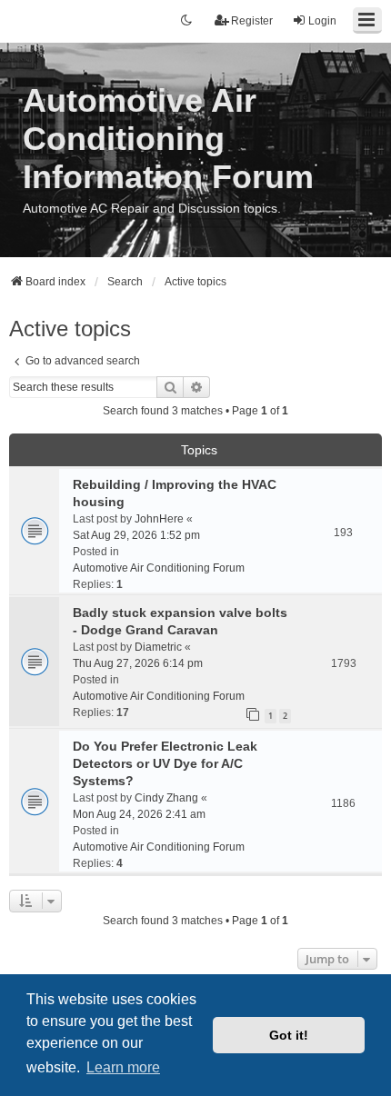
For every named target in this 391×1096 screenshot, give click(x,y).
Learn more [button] (123, 1067)
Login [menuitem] (322, 21)
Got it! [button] (288, 1035)
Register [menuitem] (252, 21)
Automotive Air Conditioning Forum (159, 568)
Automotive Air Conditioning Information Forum (168, 138)
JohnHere (159, 519)
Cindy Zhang (166, 798)
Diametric (158, 647)
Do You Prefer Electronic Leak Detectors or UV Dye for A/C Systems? (165, 763)
